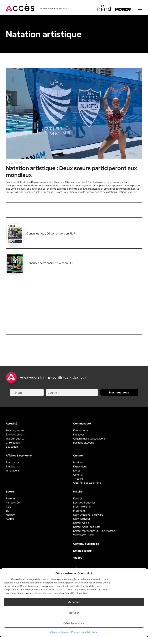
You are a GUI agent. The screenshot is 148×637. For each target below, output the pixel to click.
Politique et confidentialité (84, 632)
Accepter (74, 602)
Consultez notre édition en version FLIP (50, 233)
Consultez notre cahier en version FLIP (50, 263)
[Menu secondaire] (140, 9)
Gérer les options (74, 623)
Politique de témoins (59, 632)
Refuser (74, 613)
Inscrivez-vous (119, 392)
